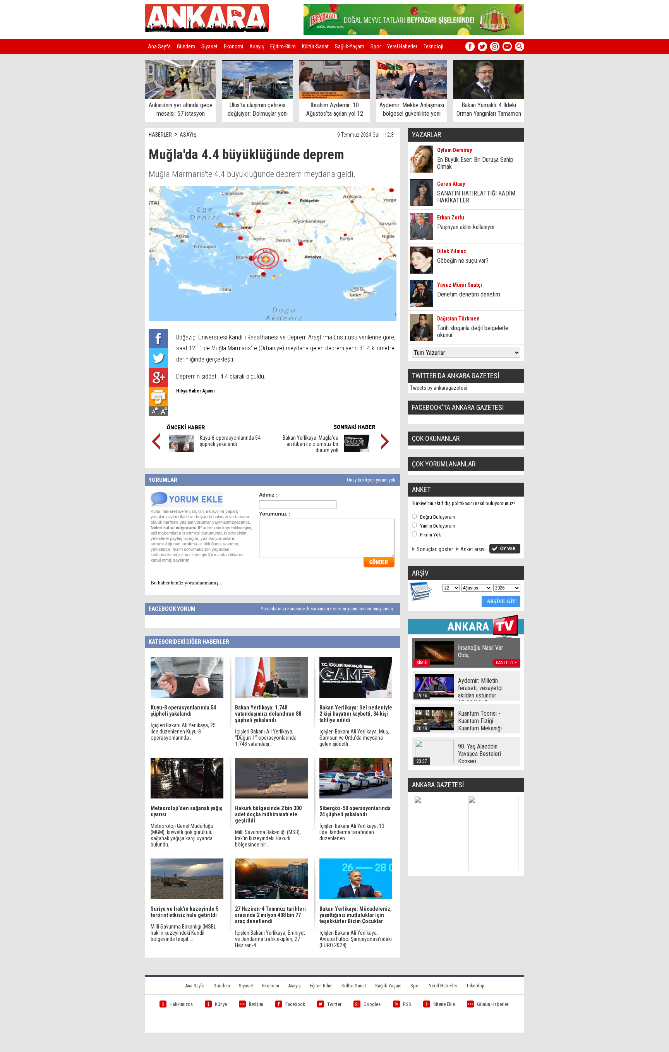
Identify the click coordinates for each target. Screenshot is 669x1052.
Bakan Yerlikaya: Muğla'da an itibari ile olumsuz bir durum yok (310, 444)
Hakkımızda (181, 1004)
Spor (376, 46)
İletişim (256, 1004)
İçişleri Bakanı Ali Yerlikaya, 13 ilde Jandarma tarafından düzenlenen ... (351, 832)
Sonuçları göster (435, 549)
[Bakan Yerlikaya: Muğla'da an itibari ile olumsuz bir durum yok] (356, 450)
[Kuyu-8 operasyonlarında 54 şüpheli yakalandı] (181, 450)
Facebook (295, 1004)
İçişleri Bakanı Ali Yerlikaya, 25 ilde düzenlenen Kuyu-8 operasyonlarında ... (183, 731)
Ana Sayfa (159, 46)
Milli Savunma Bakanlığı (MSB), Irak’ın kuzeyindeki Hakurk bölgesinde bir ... (268, 838)
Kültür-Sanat (315, 46)
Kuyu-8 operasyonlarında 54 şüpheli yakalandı (230, 441)
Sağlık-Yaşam (349, 46)
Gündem (186, 46)
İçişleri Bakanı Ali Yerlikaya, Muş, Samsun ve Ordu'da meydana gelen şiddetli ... (354, 737)
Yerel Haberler (402, 46)
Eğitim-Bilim (283, 46)
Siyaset (209, 46)
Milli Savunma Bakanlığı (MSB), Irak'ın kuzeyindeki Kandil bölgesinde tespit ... (183, 932)
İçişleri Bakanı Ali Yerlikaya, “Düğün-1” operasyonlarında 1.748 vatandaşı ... (266, 737)
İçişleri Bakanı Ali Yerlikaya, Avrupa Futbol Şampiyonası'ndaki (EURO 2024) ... (355, 939)
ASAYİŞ (188, 135)
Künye (221, 1004)
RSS (407, 1004)
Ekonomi (233, 46)
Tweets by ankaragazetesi (438, 388)
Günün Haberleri (493, 1004)
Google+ (372, 1004)
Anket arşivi (472, 549)
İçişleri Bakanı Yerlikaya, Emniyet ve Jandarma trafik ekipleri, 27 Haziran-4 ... (270, 939)
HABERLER (160, 135)
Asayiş (256, 46)
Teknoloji (433, 46)
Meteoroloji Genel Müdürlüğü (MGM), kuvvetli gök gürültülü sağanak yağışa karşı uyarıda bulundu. (182, 835)
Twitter (334, 1004)
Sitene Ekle (444, 1004)
